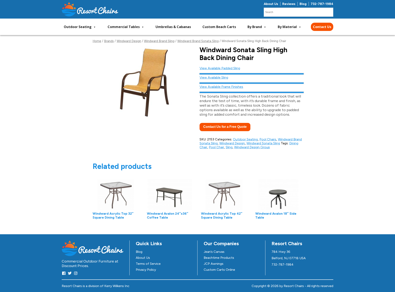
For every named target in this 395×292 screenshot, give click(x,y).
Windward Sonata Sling (263, 143)
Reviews (288, 4)
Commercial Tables (124, 27)
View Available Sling (214, 77)
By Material (287, 27)
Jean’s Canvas (214, 252)
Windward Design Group (252, 147)
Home (97, 41)
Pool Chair (216, 147)
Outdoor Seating (78, 27)
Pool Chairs (267, 139)
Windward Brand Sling (159, 41)
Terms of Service (148, 264)
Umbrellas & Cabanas (173, 27)
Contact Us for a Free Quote (225, 126)
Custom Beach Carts (219, 27)
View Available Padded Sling (220, 68)
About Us (271, 4)
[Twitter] (70, 273)
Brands (109, 41)
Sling (229, 147)
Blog (303, 4)
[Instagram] (76, 273)
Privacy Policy (146, 270)
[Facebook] (64, 273)
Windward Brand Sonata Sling (198, 41)
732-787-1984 (322, 4)
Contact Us (322, 27)
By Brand (254, 27)
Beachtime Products (219, 258)
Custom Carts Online (219, 270)
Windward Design (129, 41)
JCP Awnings (213, 264)
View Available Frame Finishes (221, 87)
